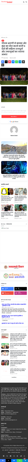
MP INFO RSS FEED (15, 452)
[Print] (2, 65)
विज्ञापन (9, 452)
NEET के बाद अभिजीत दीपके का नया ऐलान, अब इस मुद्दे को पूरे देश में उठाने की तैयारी (20, 214)
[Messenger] (13, 61)
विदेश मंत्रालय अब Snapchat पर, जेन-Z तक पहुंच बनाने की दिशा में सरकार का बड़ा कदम (7, 198)
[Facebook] (2, 61)
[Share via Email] (23, 61)
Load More (14, 377)
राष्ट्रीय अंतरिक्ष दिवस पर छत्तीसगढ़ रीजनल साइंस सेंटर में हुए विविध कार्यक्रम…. (18, 370)
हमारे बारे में (6, 450)
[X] (6, 61)
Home (3, 37)
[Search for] (23, 2)
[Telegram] (20, 61)
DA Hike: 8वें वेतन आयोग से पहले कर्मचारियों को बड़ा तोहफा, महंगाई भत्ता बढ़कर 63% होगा (21, 198)
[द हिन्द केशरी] (7, 2)
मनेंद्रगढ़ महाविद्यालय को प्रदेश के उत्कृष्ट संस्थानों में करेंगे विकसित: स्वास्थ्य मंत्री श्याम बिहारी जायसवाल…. (17, 363)
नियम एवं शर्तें (23, 450)
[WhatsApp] (16, 61)
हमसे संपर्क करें (12, 450)
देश (6, 37)
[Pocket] (9, 61)
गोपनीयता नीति (18, 450)
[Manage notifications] (24, 459)
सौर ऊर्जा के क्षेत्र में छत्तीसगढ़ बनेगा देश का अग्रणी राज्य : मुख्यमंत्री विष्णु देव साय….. (18, 345)
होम (3, 450)
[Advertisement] (14, 19)
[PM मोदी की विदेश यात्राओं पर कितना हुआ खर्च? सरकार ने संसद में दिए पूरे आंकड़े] (7, 207)
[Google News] (14, 121)
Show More (14, 116)
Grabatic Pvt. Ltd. (23, 447)
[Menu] (26, 2)
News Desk (5, 57)
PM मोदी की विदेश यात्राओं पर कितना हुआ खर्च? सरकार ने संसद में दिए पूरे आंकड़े (7, 214)
